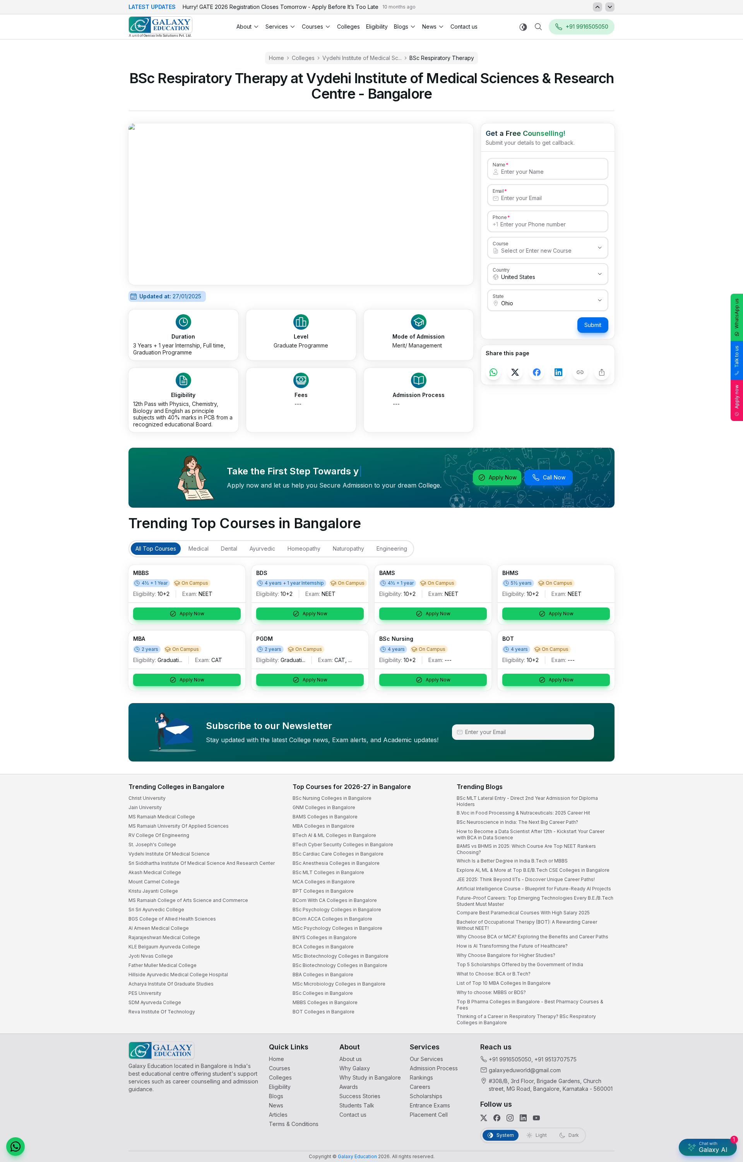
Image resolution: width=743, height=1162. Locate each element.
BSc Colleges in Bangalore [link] (323, 993)
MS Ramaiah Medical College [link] (161, 817)
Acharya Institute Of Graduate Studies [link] (171, 984)
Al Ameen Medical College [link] (158, 928)
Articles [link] (278, 1114)
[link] (160, 27)
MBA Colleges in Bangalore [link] (323, 826)
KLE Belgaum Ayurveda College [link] (164, 947)
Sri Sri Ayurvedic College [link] (156, 909)
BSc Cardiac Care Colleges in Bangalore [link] (338, 854)
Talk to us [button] (737, 357)
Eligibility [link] (377, 26)
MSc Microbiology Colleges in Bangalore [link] (339, 984)
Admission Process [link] (434, 1068)
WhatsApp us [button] (737, 313)
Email (498, 190)
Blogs (401, 26)
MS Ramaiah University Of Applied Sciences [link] (178, 826)
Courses (312, 26)
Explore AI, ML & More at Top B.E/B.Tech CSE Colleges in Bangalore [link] (533, 870)
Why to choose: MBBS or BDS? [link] (491, 992)
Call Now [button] (554, 477)
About (244, 26)
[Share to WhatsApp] (493, 372)
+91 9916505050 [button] (587, 26)
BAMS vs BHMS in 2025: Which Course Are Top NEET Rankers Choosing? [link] (526, 849)
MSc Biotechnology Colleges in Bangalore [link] (341, 956)
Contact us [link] (464, 26)
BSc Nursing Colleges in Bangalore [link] (332, 798)
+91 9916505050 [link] (510, 1059)
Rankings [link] (421, 1077)
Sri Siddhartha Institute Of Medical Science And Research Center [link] (201, 863)
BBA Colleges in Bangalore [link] (323, 974)
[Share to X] (515, 372)
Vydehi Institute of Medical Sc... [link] (362, 58)
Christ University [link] (147, 798)
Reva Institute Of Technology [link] (161, 1012)
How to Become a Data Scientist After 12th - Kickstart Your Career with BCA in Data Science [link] (530, 834)
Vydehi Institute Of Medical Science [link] (169, 854)
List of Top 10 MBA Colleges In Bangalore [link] (504, 983)
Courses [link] (279, 1068)
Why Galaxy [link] (354, 1068)
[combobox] (540, 251)
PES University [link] (144, 993)
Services (276, 26)
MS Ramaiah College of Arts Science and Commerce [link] (188, 900)
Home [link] (276, 58)
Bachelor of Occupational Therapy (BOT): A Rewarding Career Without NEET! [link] (527, 925)
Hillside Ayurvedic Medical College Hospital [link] (178, 974)
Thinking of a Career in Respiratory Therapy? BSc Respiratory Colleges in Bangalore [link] (526, 1019)
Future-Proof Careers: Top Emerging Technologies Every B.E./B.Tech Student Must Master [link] (535, 901)
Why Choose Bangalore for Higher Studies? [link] (506, 955)
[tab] (156, 548)
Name (499, 164)
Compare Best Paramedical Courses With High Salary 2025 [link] (523, 913)
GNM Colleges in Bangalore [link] (324, 807)
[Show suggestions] (600, 247)
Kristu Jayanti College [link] (153, 891)
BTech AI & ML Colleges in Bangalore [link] (334, 835)
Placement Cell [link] (429, 1114)
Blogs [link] (276, 1096)
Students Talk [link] (356, 1105)
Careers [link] (420, 1086)
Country (501, 269)
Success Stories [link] (359, 1096)
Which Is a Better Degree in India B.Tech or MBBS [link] (512, 861)
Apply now (737, 397)
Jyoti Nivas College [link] (150, 956)
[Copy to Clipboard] (580, 372)
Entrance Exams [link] (430, 1105)
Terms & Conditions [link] (293, 1124)
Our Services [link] (426, 1059)
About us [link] (350, 1059)
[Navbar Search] (538, 26)
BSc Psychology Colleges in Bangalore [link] (337, 909)
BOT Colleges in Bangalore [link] (323, 1012)
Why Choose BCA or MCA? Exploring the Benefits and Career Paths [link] (532, 937)
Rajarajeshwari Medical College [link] (164, 937)
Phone (500, 217)
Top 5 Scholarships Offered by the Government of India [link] (520, 964)
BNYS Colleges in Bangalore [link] (325, 937)
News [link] (276, 1105)
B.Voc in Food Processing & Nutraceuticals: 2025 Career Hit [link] (523, 813)
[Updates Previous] (597, 7)
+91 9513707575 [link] (555, 1059)
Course (500, 243)
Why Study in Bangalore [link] (370, 1077)
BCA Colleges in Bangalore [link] (323, 947)
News (429, 26)
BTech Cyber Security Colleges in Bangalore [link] (343, 844)
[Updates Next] (610, 7)
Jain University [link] (145, 807)
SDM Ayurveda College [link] (154, 1002)
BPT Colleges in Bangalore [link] (323, 891)
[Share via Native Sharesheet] (601, 372)
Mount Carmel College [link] (154, 882)
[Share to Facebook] (536, 372)
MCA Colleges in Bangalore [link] (324, 882)
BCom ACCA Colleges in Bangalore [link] (332, 919)
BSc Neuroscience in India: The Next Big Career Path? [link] (517, 822)
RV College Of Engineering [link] (158, 835)
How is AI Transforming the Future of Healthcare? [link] (512, 946)
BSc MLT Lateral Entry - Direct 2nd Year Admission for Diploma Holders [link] (527, 801)
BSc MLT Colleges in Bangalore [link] (328, 872)
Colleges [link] (348, 26)
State (498, 296)
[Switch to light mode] (523, 26)
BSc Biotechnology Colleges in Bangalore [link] (340, 965)
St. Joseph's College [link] (152, 844)
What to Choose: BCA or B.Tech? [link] (494, 974)
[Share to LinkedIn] (558, 372)
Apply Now (503, 477)
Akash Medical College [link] (154, 872)
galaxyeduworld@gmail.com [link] (525, 1070)
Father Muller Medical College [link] (162, 965)
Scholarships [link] (426, 1096)
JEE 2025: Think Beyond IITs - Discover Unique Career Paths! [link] (526, 879)
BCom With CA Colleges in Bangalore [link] (335, 900)
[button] (15, 1146)
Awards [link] (348, 1086)
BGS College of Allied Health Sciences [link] (172, 919)
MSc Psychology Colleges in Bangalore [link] (337, 928)
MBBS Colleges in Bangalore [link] (325, 1002)
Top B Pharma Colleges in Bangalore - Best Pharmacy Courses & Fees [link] (530, 1005)
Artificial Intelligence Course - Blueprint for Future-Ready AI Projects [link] (534, 889)
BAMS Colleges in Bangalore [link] (325, 817)
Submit (592, 325)
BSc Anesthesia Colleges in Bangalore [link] (336, 863)
